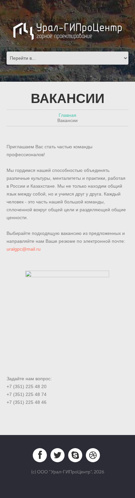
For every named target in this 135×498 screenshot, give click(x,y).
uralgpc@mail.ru (24, 249)
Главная (67, 115)
